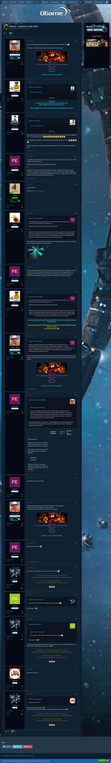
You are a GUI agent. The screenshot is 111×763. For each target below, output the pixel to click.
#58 (76, 694)
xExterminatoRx (15, 28)
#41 (76, 41)
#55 (76, 594)
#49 (76, 336)
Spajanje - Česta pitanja (38, 191)
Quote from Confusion (36, 599)
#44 (76, 156)
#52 (76, 502)
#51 (76, 477)
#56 (76, 619)
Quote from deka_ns (35, 87)
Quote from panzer (35, 624)
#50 (76, 394)
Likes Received (10, 62)
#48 (76, 291)
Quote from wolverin (35, 699)
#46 (76, 213)
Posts (8, 64)
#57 (76, 669)
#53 (76, 543)
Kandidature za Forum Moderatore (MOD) (51, 74)
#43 (76, 115)
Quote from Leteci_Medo (37, 400)
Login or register (99, 2)
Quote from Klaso (36, 92)
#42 (76, 82)
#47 (76, 267)
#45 (76, 184)
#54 (76, 567)
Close (107, 760)
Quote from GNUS (35, 120)
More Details (101, 760)
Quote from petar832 (36, 218)
